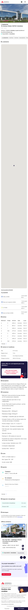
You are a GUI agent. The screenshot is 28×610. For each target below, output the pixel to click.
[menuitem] (22, 2)
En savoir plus (21, 552)
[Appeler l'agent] (23, 546)
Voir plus (3, 343)
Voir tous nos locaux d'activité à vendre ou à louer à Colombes (11, 372)
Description (22, 37)
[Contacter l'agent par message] (23, 549)
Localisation (5, 37)
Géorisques (19, 516)
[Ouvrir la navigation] (25, 1)
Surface (11, 37)
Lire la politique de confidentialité (7, 604)
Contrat (16, 37)
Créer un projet (6, 574)
